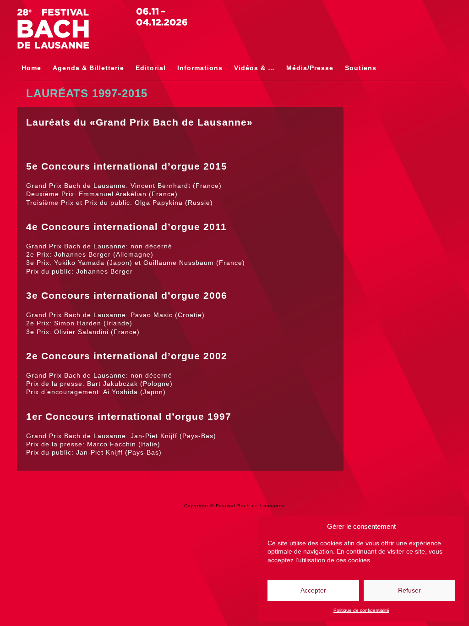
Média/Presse (309, 67)
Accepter (313, 590)
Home (31, 67)
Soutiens (360, 67)
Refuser (409, 590)
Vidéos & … (254, 67)
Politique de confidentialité (361, 610)
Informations (200, 67)
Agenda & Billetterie (88, 67)
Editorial (151, 67)
